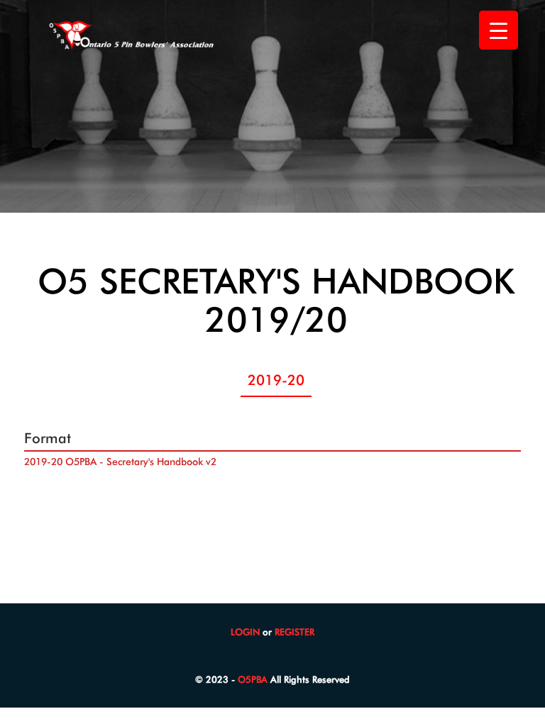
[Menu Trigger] (498, 30)
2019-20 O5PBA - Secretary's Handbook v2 (120, 461)
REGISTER (294, 631)
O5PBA (253, 679)
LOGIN (245, 631)
